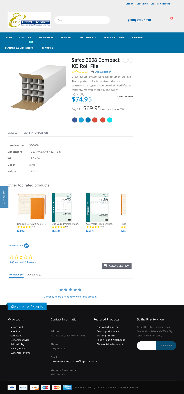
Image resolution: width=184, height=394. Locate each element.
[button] (4, 197)
